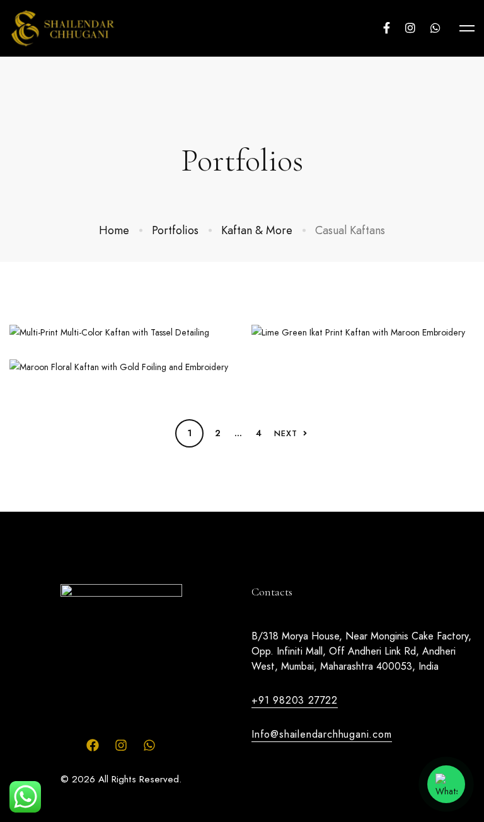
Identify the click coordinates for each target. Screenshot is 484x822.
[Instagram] (410, 28)
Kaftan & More (256, 230)
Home (114, 230)
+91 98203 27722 (294, 700)
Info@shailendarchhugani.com (321, 734)
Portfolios (175, 230)
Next (285, 433)
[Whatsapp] (435, 28)
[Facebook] (386, 28)
